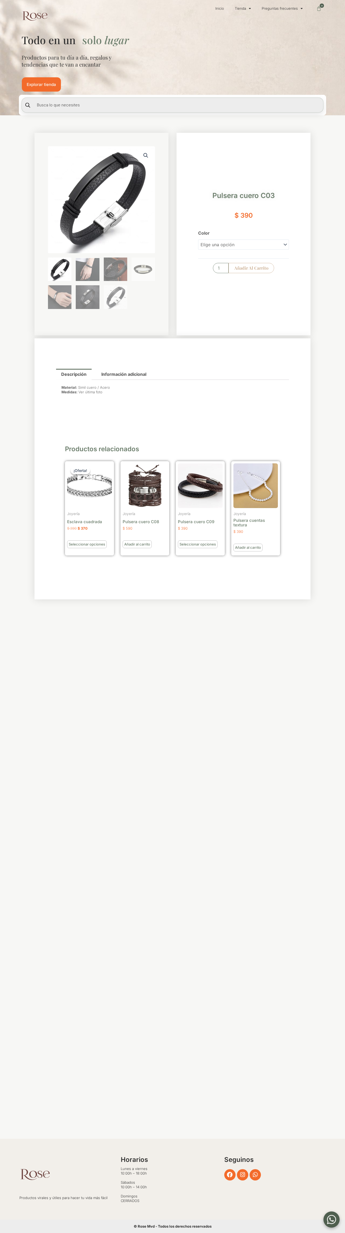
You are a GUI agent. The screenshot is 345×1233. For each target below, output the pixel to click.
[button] (146, 155)
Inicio (219, 8)
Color (204, 233)
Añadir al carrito (251, 268)
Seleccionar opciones (87, 544)
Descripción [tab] (74, 374)
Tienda (240, 8)
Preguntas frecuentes (280, 8)
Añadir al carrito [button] (137, 544)
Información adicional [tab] (123, 374)
